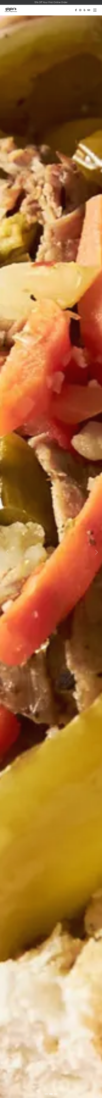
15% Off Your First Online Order (51, 2)
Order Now (51, 564)
